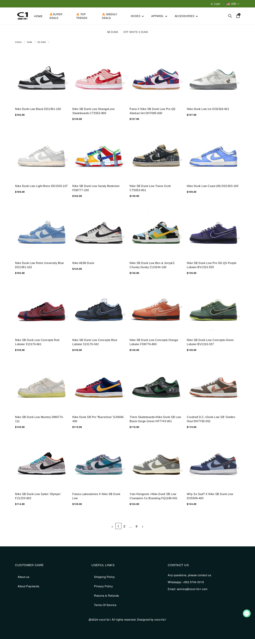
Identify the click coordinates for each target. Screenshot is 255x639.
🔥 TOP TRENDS (81, 16)
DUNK (29, 42)
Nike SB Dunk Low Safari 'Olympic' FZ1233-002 (38, 496)
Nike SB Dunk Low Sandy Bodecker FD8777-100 (96, 188)
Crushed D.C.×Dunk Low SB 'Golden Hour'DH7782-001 (211, 419)
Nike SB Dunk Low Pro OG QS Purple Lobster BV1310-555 (212, 265)
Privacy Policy (103, 586)
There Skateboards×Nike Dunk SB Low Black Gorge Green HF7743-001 (155, 419)
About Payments (28, 586)
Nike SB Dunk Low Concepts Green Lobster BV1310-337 (210, 342)
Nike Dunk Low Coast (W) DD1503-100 (212, 186)
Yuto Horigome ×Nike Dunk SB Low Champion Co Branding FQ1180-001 (154, 496)
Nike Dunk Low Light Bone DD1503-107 (41, 186)
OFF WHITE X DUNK (135, 32)
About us (23, 577)
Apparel (157, 16)
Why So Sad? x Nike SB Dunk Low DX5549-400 (210, 496)
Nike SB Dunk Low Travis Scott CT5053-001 (150, 188)
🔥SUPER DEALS (55, 16)
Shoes (136, 16)
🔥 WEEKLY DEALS (109, 16)
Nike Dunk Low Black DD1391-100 (38, 109)
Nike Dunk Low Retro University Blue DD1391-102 (39, 265)
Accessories (184, 16)
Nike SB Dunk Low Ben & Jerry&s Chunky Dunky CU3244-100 (152, 265)
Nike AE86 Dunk (83, 263)
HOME (38, 16)
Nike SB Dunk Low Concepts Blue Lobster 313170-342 (94, 342)
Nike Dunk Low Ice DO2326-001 (208, 109)
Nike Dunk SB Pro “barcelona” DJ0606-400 (98, 419)
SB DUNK (112, 32)
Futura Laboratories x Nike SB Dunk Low (96, 496)
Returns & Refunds (106, 596)
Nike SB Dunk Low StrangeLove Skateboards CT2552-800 (93, 111)
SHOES (18, 42)
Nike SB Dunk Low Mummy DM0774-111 (39, 419)
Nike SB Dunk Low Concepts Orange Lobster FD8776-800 (154, 342)
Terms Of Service (105, 605)
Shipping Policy (104, 577)
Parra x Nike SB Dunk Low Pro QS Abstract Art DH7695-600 (153, 111)
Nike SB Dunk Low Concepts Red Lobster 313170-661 (37, 342)
